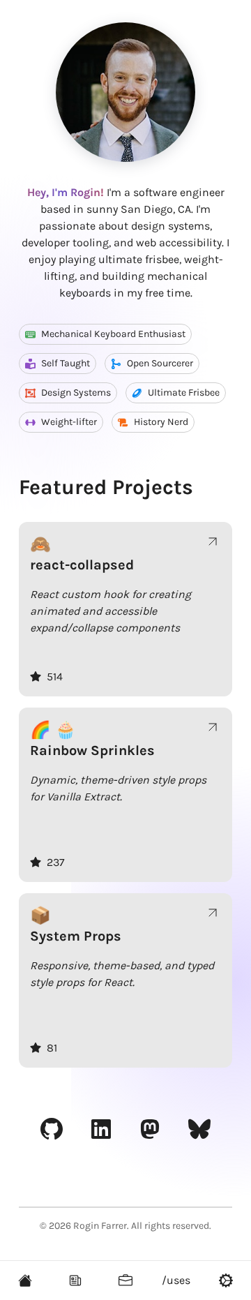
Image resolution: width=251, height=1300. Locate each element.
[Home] (25, 1280)
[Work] (125, 1280)
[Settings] (226, 1280)
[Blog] (75, 1280)
